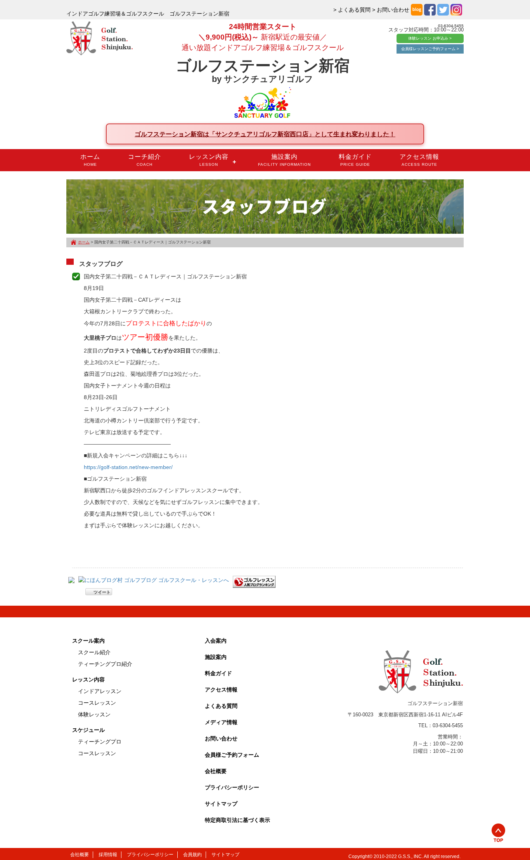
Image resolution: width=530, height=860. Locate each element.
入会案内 (216, 641)
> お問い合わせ (390, 10)
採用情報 (108, 854)
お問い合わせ (221, 738)
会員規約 (192, 854)
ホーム (90, 160)
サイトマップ (221, 804)
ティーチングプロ (99, 741)
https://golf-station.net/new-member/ (128, 467)
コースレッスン (97, 703)
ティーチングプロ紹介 (105, 664)
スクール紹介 (94, 652)
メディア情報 (221, 722)
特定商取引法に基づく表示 (237, 820)
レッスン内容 (209, 160)
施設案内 (284, 160)
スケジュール (88, 730)
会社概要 (216, 771)
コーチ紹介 (144, 160)
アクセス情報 (419, 160)
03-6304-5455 (451, 26)
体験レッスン (94, 714)
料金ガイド (355, 160)
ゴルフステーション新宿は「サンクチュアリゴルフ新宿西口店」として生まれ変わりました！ (265, 134)
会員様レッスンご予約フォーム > (430, 49)
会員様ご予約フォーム (232, 755)
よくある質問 (221, 706)
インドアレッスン (99, 691)
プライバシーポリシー (232, 787)
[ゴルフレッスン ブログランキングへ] (254, 581)
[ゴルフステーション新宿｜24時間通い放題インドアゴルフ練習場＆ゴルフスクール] (99, 39)
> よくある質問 (352, 10)
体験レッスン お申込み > (430, 38)
